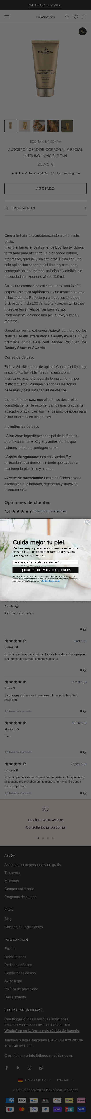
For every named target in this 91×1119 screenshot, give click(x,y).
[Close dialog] (87, 522)
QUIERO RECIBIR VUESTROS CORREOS (45, 570)
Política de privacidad (51, 581)
